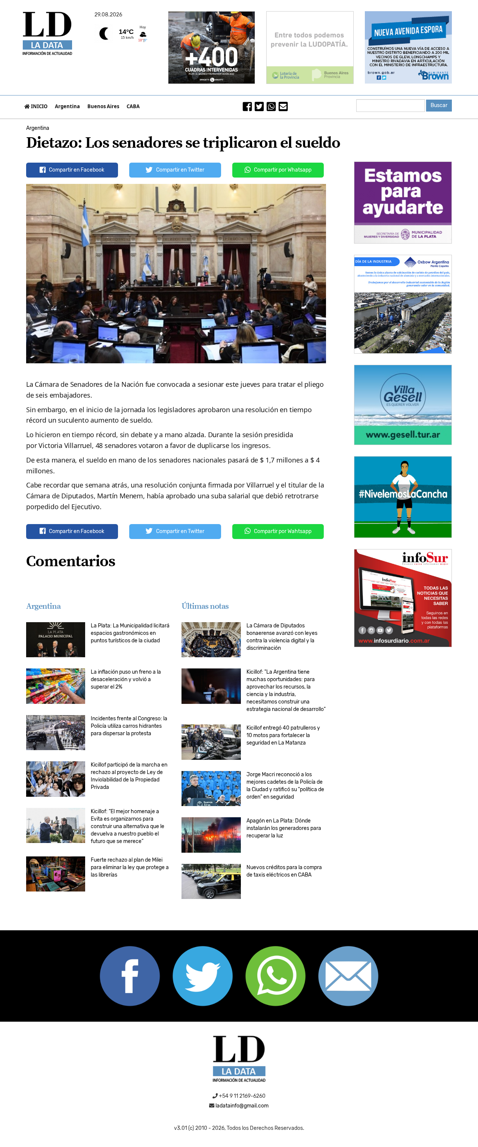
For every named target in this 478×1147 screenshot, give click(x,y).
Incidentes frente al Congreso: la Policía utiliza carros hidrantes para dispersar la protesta (129, 726)
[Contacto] (283, 109)
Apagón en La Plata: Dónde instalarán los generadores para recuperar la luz (283, 828)
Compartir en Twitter (179, 170)
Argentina (67, 106)
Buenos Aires (103, 106)
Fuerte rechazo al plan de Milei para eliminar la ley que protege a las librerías (130, 867)
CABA (133, 106)
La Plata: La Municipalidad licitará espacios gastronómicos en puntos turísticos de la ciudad (130, 633)
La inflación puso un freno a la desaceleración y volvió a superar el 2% (126, 679)
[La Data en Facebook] (247, 109)
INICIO (38, 106)
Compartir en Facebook (76, 170)
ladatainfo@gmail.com (242, 1106)
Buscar (439, 105)
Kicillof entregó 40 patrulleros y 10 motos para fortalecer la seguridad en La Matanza (283, 735)
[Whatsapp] (271, 109)
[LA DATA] (239, 1061)
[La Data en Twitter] (259, 109)
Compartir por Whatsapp (282, 170)
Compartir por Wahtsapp (282, 531)
